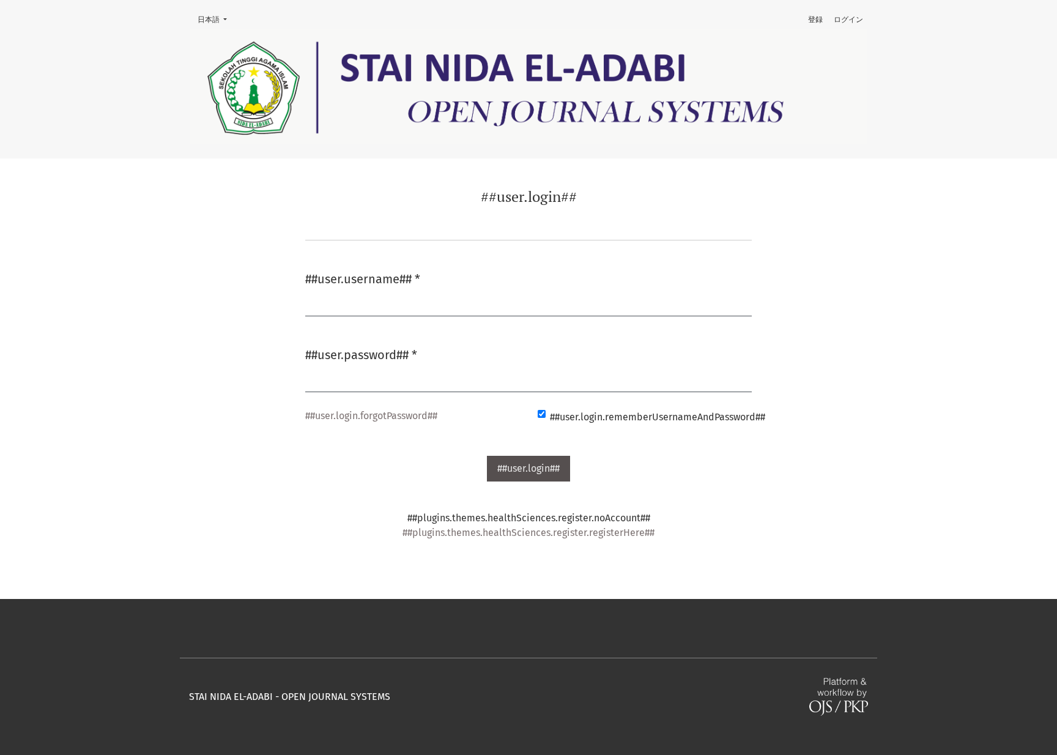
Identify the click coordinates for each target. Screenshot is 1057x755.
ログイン (848, 19)
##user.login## (528, 468)
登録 (815, 19)
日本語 (216, 19)
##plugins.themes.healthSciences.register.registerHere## (528, 532)
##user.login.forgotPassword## (371, 416)
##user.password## (361, 354)
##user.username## (362, 278)
